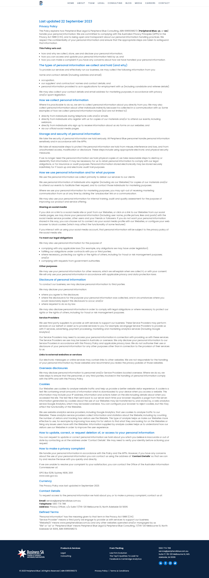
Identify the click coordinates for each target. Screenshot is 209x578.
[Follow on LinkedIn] (161, 563)
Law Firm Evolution (118, 553)
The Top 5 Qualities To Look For (124, 556)
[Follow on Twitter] (175, 563)
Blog (129, 3)
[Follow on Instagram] (170, 563)
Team (91, 3)
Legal (101, 3)
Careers (150, 3)
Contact (164, 3)
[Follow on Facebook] (165, 563)
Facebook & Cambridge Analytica (126, 559)
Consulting (115, 3)
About (81, 3)
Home (70, 3)
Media (138, 3)
